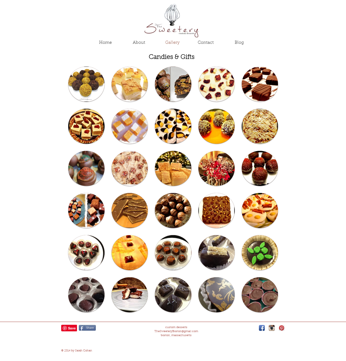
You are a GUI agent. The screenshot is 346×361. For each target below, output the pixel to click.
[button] (86, 84)
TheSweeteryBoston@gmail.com (176, 331)
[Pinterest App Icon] (282, 328)
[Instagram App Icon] (272, 328)
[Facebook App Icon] (262, 328)
